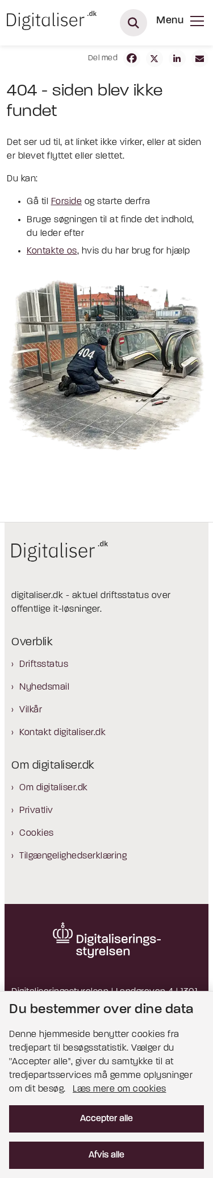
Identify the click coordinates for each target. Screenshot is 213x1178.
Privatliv (36, 810)
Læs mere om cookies (119, 1089)
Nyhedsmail (44, 687)
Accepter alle (106, 1118)
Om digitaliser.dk (53, 788)
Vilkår (30, 710)
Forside (66, 201)
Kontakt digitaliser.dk (62, 732)
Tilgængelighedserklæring (73, 856)
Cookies (36, 833)
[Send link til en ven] (199, 58)
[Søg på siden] (133, 22)
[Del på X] (154, 58)
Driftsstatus (43, 664)
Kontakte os (52, 251)
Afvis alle (106, 1155)
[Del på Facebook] (131, 58)
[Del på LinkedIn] (177, 58)
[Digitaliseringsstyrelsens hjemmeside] (106, 939)
